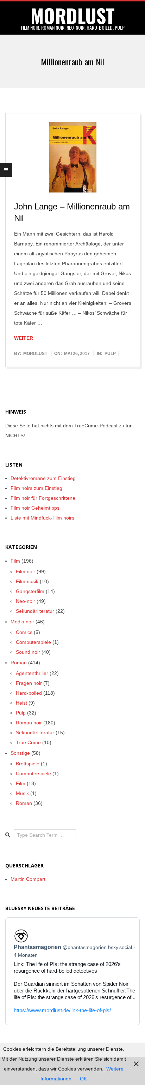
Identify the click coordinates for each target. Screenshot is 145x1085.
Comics (24, 632)
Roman (19, 662)
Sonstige (20, 753)
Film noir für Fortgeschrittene (43, 498)
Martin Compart (28, 879)
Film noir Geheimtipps (35, 508)
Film (15, 561)
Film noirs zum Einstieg (36, 488)
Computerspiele (33, 642)
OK (83, 1078)
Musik (22, 793)
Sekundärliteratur (35, 611)
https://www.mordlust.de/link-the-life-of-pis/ (62, 1010)
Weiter (23, 338)
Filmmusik (27, 581)
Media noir (22, 621)
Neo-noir (25, 601)
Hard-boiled (29, 693)
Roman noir (29, 722)
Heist (21, 703)
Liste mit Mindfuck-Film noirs (42, 518)
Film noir (25, 571)
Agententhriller (32, 673)
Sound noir (28, 652)
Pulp (110, 353)
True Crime (28, 742)
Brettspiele (27, 763)
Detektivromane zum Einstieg (43, 478)
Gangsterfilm (30, 591)
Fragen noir (29, 683)
